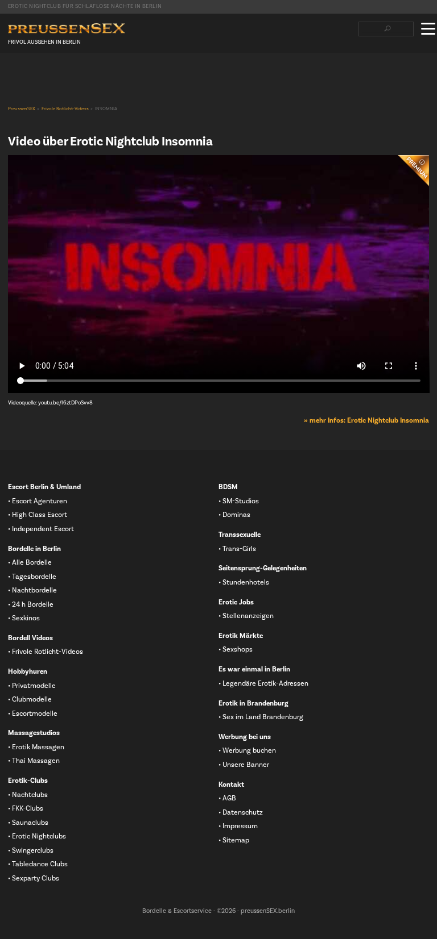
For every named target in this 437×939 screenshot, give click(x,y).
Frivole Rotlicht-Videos (65, 109)
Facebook (13, 74)
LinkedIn (49, 74)
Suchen (387, 29)
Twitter (31, 74)
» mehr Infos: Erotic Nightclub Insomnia (366, 420)
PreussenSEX (21, 109)
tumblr (67, 74)
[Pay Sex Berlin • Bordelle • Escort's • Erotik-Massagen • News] (66, 28)
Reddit (86, 74)
